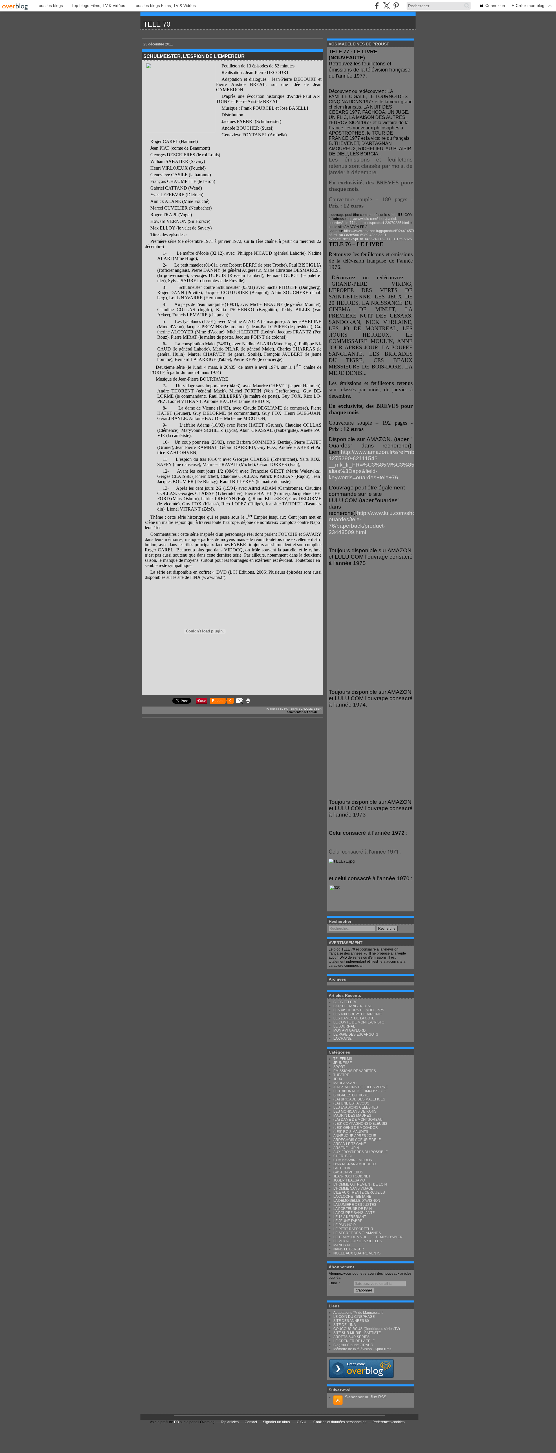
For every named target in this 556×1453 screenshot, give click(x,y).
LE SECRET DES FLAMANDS (357, 1233)
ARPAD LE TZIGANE (349, 1144)
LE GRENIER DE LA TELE (354, 1341)
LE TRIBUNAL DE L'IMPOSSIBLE (359, 1091)
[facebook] (377, 5)
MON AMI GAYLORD (349, 1030)
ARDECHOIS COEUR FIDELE (357, 1140)
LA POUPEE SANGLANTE (354, 1213)
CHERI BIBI (342, 1156)
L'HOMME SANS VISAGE (353, 1188)
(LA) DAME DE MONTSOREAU (358, 1120)
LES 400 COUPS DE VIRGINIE (357, 1014)
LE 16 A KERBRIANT (349, 1217)
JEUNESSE (342, 1063)
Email (333, 1283)
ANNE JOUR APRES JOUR (354, 1136)
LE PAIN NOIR (344, 1225)
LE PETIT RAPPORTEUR (353, 1229)
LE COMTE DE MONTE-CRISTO (358, 1022)
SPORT (339, 1067)
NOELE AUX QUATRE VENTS (357, 1253)
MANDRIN (341, 1245)
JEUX (337, 1079)
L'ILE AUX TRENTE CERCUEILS (359, 1192)
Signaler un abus (277, 1422)
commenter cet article (303, 711)
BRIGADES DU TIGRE (351, 1095)
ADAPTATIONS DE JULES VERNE (360, 1087)
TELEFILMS (342, 1059)
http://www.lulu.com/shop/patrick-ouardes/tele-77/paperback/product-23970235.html (369, 221)
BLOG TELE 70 (345, 1002)
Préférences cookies (388, 1422)
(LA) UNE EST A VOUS (351, 1103)
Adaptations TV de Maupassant (358, 1313)
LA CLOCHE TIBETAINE (352, 1197)
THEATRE (341, 1075)
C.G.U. (302, 1422)
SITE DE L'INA (344, 1325)
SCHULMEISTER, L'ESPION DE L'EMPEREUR (194, 56)
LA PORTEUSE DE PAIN (352, 1209)
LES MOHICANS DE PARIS (354, 1111)
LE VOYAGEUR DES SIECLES (357, 1241)
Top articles (230, 1422)
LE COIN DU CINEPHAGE (354, 1317)
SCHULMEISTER (310, 708)
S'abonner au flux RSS (365, 1397)
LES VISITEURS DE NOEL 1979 (358, 1010)
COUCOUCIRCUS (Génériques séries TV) (366, 1329)
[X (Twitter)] (386, 5)
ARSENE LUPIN (346, 1148)
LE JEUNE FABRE (347, 1221)
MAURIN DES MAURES (352, 1115)
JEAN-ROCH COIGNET (351, 1176)
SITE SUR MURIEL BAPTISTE (357, 1333)
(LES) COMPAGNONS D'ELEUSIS (360, 1124)
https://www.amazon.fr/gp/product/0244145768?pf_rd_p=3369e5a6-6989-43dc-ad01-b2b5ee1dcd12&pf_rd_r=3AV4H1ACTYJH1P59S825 (374, 235)
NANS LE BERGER (348, 1249)
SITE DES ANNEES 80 (351, 1321)
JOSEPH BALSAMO (349, 1180)
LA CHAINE (342, 1038)
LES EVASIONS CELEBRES (355, 1107)
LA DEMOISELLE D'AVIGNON (356, 1201)
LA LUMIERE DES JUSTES (354, 1205)
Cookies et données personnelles (339, 1422)
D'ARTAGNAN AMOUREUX (354, 1164)
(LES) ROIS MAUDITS (350, 1132)
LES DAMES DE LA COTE (353, 1018)
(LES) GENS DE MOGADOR (355, 1128)
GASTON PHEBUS (348, 1172)
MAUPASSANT (345, 1083)
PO (176, 1422)
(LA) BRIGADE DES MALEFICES (359, 1099)
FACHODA (341, 1168)
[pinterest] (396, 5)
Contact (251, 1422)
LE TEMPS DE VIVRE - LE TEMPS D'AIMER (368, 1237)
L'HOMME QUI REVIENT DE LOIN (360, 1184)
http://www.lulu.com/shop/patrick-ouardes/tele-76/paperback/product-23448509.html (383, 522)
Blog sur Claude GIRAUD (353, 1345)
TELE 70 (156, 24)
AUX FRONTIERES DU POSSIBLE (360, 1152)
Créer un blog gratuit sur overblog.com (361, 1368)
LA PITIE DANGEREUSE (352, 1006)
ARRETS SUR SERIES (351, 1337)
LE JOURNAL (344, 1026)
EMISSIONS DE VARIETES (354, 1071)
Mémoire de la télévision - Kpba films (362, 1349)
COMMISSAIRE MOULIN (352, 1160)
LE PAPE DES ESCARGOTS (355, 1034)
